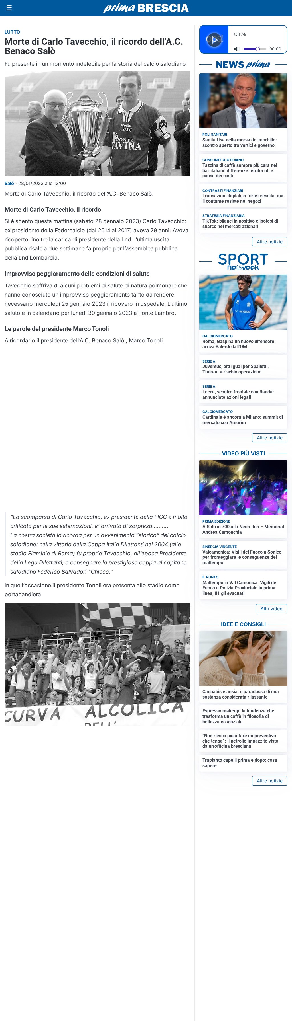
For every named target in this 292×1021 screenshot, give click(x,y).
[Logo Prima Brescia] (146, 8)
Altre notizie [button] (270, 242)
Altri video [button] (272, 608)
